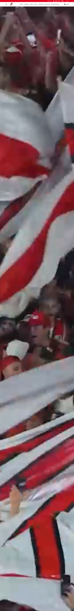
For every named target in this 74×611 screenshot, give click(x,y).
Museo (35, 4)
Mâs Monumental (55, 4)
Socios (21, 4)
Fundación (41, 4)
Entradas (26, 4)
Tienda (31, 4)
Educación (47, 4)
